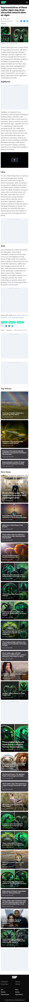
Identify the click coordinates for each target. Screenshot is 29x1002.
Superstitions (19, 994)
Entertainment (5, 994)
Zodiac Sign (20, 322)
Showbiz (3, 992)
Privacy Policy (4, 984)
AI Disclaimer (4, 981)
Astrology (3, 23)
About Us (17, 981)
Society (17, 992)
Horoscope (12, 322)
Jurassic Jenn (6, 18)
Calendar (17, 984)
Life (2, 989)
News (16, 989)
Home (2, 330)
